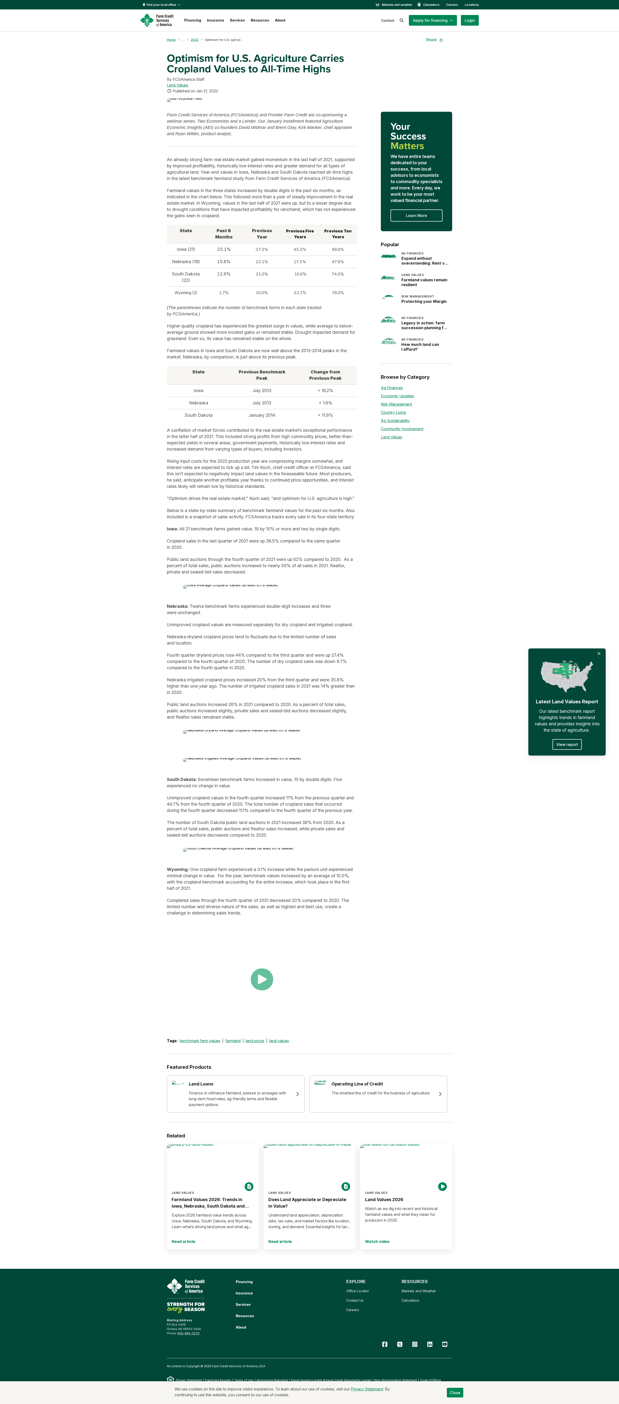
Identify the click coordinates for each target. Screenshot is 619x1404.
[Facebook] (384, 1344)
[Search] (401, 20)
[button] (433, 20)
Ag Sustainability (395, 420)
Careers (452, 5)
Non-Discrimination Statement (395, 1380)
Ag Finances (392, 387)
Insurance (215, 20)
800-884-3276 (188, 1333)
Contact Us (355, 1300)
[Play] (262, 979)
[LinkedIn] (429, 1344)
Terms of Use (244, 1380)
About (280, 20)
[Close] (599, 653)
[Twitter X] (399, 1344)
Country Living (393, 412)
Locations (472, 5)
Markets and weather (397, 5)
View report (567, 744)
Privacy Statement (189, 1380)
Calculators (431, 5)
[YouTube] (444, 1344)
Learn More (416, 215)
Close (455, 1392)
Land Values (177, 85)
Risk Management (396, 404)
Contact (387, 20)
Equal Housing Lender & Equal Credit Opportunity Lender (331, 1380)
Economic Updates (397, 396)
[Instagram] (414, 1344)
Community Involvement (402, 428)
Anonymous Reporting (272, 1380)
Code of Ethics (430, 1380)
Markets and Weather (419, 1291)
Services (237, 20)
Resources (260, 20)
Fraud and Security (218, 1380)
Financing (192, 20)
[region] (262, 262)
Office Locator (357, 1291)
